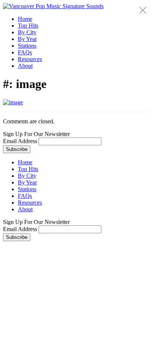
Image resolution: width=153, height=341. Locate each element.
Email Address (20, 141)
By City (27, 32)
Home (25, 19)
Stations (27, 45)
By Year (27, 39)
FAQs (25, 52)
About (25, 66)
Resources (30, 59)
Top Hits (28, 25)
